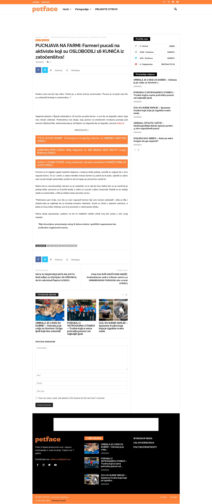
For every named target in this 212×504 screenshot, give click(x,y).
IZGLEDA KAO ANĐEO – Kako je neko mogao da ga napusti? (153, 139)
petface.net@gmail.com (61, 459)
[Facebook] (164, 2)
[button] (175, 9)
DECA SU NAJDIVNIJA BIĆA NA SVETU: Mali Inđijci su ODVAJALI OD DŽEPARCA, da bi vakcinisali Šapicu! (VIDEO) (56, 277)
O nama (35, 2)
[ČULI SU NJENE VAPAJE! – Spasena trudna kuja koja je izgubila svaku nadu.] (113, 310)
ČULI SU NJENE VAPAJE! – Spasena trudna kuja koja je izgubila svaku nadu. (113, 327)
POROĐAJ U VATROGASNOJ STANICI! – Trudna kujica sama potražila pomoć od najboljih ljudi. (81, 328)
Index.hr (120, 123)
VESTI (46, 37)
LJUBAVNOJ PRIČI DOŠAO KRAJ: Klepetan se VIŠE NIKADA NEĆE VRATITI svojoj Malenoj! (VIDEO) (81, 151)
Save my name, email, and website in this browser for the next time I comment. (72, 398)
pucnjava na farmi (69, 246)
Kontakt (46, 2)
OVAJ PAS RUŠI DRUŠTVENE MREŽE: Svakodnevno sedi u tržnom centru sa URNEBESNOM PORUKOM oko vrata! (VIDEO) (107, 279)
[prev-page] (122, 294)
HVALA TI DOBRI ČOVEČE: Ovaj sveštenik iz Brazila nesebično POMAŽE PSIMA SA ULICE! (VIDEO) (81, 164)
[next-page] (126, 294)
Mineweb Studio (59, 500)
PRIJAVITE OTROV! (106, 9)
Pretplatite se (168, 64)
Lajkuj (172, 46)
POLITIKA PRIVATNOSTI (145, 447)
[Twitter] (173, 2)
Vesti (66, 9)
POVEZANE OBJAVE (47, 295)
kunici (50, 246)
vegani (57, 246)
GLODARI (45, 40)
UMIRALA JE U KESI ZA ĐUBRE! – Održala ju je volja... (112, 447)
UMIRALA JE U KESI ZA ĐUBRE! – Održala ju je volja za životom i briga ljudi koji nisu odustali (48, 327)
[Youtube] (177, 2)
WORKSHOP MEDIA (142, 438)
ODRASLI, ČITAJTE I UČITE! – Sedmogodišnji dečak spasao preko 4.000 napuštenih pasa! (153, 126)
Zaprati (171, 52)
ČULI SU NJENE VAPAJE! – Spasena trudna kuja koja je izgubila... (114, 478)
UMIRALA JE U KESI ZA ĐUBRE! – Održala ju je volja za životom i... (155, 81)
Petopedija (82, 9)
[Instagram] (168, 2)
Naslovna (38, 37)
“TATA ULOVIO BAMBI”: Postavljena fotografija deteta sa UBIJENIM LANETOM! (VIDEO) (81, 139)
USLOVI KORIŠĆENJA (143, 443)
